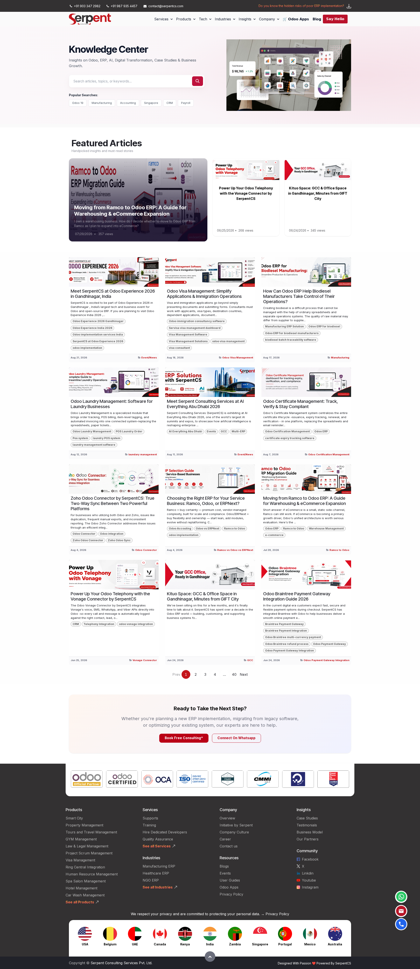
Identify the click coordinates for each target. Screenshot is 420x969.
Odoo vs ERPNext (207, 528)
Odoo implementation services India (98, 334)
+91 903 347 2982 (87, 6)
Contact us (229, 846)
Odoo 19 (77, 103)
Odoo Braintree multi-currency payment (293, 637)
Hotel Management (81, 888)
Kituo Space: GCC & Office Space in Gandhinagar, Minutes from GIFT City (317, 193)
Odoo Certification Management (287, 431)
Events (211, 431)
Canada (160, 944)
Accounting (128, 103)
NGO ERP (151, 880)
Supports (150, 818)
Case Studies (307, 818)
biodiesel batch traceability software (290, 339)
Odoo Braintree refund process (286, 644)
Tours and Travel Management (91, 832)
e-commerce (274, 535)
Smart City (74, 818)
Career (225, 839)
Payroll (185, 103)
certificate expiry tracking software (289, 438)
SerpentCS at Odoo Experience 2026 (98, 341)
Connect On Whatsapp (236, 738)
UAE (135, 944)
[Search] (197, 81)
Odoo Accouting (180, 528)
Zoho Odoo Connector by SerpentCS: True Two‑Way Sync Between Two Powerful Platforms (112, 503)
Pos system (80, 438)
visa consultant (179, 347)
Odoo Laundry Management (92, 431)
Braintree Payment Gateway (284, 624)
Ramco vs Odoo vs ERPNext (235, 550)
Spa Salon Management (86, 881)
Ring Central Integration (85, 867)
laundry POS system (106, 438)
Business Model (310, 832)
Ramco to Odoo (234, 528)
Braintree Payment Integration (286, 630)
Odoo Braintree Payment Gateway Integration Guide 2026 (296, 596)
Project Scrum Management (89, 853)
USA (85, 944)
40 (234, 674)
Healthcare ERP (156, 873)
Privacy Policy (231, 894)
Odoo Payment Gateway (329, 644)
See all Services (157, 846)
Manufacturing (102, 103)
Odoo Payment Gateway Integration (289, 650)
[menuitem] (163, 19)
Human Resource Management (92, 874)
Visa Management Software (188, 334)
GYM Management (81, 839)
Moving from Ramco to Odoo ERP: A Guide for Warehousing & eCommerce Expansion (130, 210)
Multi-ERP (238, 431)
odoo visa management (228, 341)
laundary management (142, 454)
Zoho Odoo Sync (119, 540)
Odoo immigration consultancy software (197, 321)
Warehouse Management (326, 528)
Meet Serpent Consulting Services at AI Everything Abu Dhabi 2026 (205, 404)
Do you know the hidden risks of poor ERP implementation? (301, 6)
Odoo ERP (321, 431)
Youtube (309, 880)
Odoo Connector (84, 533)
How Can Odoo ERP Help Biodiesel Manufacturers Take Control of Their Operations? (299, 296)
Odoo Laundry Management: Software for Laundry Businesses (112, 404)
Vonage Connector (145, 660)
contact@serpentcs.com (165, 6)
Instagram (310, 887)
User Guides (230, 880)
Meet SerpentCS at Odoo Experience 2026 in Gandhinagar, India (113, 293)
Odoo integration (111, 533)
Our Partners (307, 839)
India (210, 944)
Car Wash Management (85, 895)
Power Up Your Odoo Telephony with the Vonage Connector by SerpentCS (246, 193)
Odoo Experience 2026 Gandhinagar (98, 321)
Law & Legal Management (87, 846)
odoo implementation (87, 347)
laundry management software (94, 444)
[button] (210, 956)
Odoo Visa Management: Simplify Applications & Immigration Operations (204, 293)
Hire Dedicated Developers (165, 832)
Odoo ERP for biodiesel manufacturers (291, 333)
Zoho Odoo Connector (88, 540)
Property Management (84, 825)
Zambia (235, 944)
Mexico (310, 944)
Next (244, 674)
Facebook (310, 859)
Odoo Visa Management (237, 357)
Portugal (285, 944)
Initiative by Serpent (236, 825)
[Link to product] (87, 779)
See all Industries (158, 887)
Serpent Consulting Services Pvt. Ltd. (121, 963)
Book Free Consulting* (184, 738)
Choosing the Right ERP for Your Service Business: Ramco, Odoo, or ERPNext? (206, 501)
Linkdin (307, 873)
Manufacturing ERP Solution (284, 326)
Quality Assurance (158, 839)
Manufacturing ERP (159, 866)
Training (149, 825)
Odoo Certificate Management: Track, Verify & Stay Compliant (300, 404)
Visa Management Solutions (188, 341)
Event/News (149, 357)
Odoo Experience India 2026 (92, 328)
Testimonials (307, 825)
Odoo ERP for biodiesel (324, 326)
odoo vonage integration (136, 624)
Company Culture (234, 832)
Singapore (151, 103)
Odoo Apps (229, 887)
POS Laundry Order (129, 431)
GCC (224, 431)
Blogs (224, 866)
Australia (335, 944)
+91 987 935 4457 (124, 6)
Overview (227, 818)
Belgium (110, 944)
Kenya (185, 944)
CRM (169, 103)
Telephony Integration (99, 624)
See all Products (80, 902)
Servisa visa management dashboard (194, 328)
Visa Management (80, 860)
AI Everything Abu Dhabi (185, 431)
